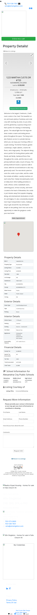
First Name (6, 412)
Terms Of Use (11, 603)
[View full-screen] (31, 55)
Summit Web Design (21, 612)
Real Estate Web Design (23, 610)
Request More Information (18, 108)
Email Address (7, 419)
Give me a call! (19, 39)
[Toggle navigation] (33, 23)
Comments (6, 432)
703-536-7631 (12, 4)
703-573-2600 (10, 521)
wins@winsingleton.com (14, 6)
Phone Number (23, 419)
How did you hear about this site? (13, 425)
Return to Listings (10, 51)
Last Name (22, 412)
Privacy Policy (11, 600)
